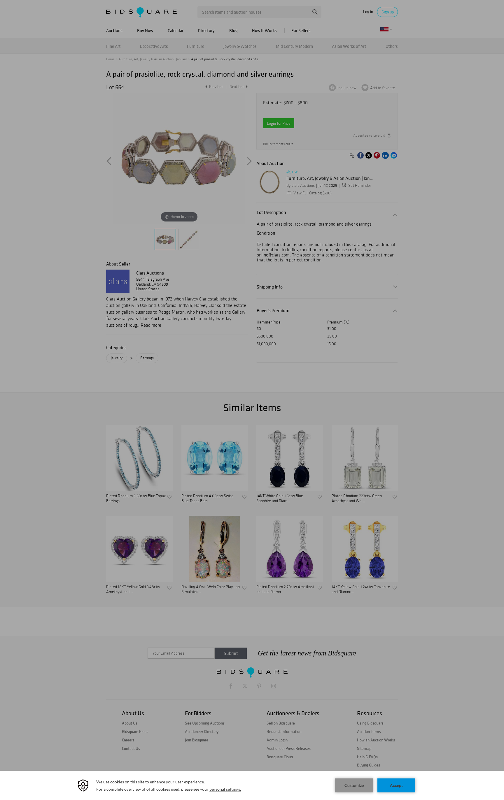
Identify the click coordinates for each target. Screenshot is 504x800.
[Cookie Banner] (252, 785)
